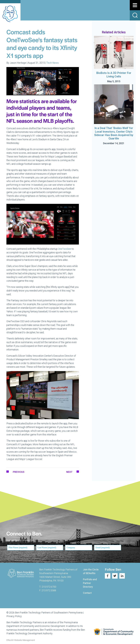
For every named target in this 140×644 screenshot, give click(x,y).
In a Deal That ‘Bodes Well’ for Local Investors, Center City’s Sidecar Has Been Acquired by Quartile (113, 133)
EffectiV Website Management (20, 640)
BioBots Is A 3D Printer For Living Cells (113, 74)
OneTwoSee (64, 248)
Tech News (52, 62)
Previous (18, 471)
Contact (87, 592)
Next (69, 471)
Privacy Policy (14, 616)
